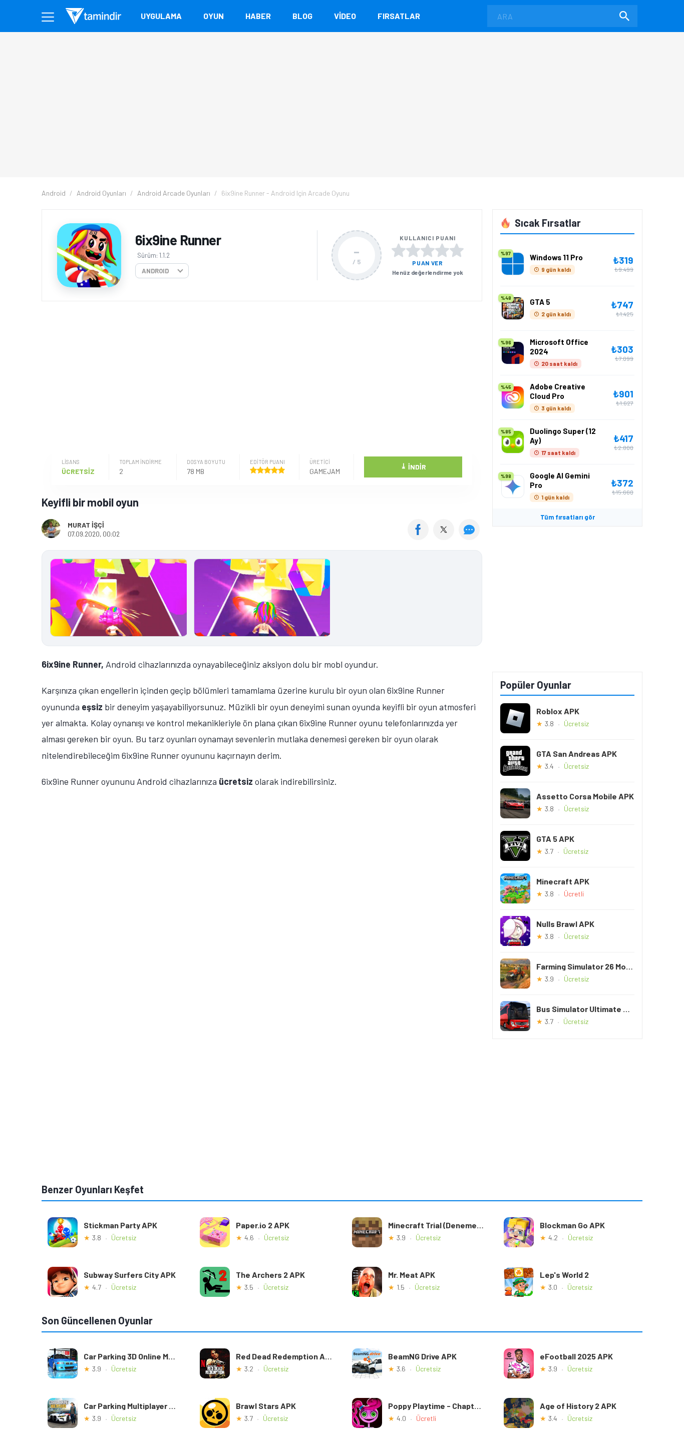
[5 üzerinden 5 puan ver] (457, 250)
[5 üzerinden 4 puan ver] (442, 250)
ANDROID (155, 271)
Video (345, 16)
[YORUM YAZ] (470, 536)
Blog (302, 16)
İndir (413, 466)
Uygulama (161, 16)
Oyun (213, 16)
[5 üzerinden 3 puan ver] (428, 250)
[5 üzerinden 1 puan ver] (399, 250)
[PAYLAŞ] (420, 536)
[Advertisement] (259, 379)
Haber (258, 16)
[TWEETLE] (445, 536)
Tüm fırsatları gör (567, 517)
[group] (262, 600)
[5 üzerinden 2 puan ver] (413, 250)
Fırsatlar (399, 16)
